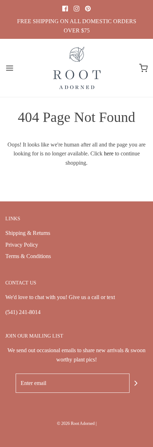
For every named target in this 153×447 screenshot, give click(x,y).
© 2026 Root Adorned (76, 423)
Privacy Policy (21, 245)
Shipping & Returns (27, 233)
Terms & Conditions (28, 256)
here (109, 153)
